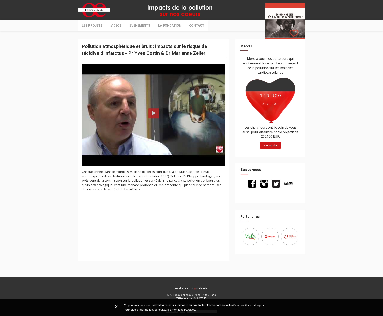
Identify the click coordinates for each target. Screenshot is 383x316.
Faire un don (270, 145)
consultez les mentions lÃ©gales (175, 309)
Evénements (140, 25)
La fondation (169, 25)
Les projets (92, 25)
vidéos (116, 25)
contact (196, 25)
